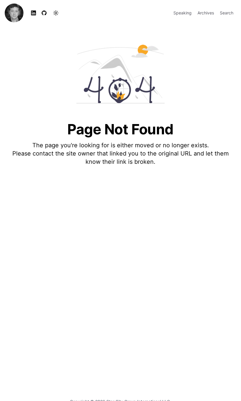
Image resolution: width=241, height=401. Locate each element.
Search (226, 12)
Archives (206, 12)
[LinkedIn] (33, 13)
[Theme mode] (56, 13)
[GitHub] (44, 13)
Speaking (182, 12)
